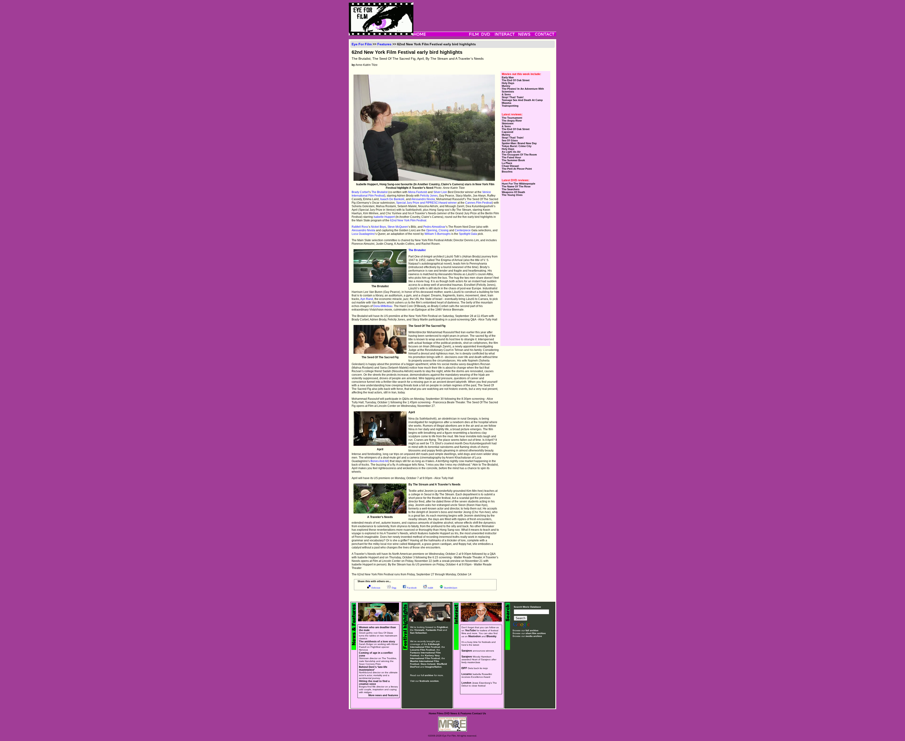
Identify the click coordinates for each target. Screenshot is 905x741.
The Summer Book (513, 160)
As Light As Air (511, 151)
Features (384, 44)
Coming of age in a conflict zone (376, 654)
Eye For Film (362, 44)
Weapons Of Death (513, 192)
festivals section (429, 681)
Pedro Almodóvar (434, 226)
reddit (430, 588)
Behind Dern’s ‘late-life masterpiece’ (373, 668)
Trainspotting (510, 105)
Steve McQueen (397, 226)
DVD (447, 713)
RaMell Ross (360, 226)
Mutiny (506, 85)
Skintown (508, 123)
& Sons (506, 94)
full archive (532, 630)
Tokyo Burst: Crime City (516, 146)
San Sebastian (418, 633)
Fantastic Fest (434, 630)
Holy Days (508, 83)
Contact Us (479, 713)
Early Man (508, 77)
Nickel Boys (378, 226)
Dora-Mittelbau (382, 306)
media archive (534, 636)
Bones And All (379, 461)
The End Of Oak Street (516, 80)
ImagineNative (433, 666)
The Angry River (512, 120)
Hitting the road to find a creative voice (374, 682)
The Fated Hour (511, 157)
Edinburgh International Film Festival (425, 645)
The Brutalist (379, 192)
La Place (507, 163)
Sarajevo (466, 650)
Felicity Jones (429, 195)
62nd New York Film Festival (408, 220)
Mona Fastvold (417, 192)
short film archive (536, 633)
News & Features (460, 713)
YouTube (470, 630)
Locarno (466, 674)
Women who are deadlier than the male (377, 629)
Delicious (375, 588)
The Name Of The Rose (516, 186)
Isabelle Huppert (384, 217)
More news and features (383, 695)
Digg (394, 588)
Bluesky (491, 636)
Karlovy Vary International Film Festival (425, 657)
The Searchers (510, 189)
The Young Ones (512, 195)
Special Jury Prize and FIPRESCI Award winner (426, 202)
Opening (431, 230)
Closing (443, 230)
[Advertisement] (485, 13)
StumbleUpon (450, 588)
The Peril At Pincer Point (517, 168)
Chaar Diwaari (510, 165)
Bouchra (507, 171)
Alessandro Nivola (423, 199)
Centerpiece (463, 230)
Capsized (507, 132)
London (466, 682)
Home (432, 713)
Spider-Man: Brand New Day (519, 143)
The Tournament (512, 117)
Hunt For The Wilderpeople (518, 183)
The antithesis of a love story (377, 641)
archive (429, 675)
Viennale (419, 630)
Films (440, 713)
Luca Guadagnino (363, 234)
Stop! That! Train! (513, 97)
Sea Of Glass (510, 140)
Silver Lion (440, 192)
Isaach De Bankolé (392, 199)
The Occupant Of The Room (519, 154)
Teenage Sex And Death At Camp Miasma (522, 101)
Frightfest (442, 627)
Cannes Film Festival (478, 202)
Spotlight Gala (468, 234)
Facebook (412, 588)
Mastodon (474, 636)
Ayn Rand (366, 299)
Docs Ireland (428, 664)
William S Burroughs (437, 234)
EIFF (464, 668)
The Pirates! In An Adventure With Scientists (523, 90)
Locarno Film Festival (422, 649)
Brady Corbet (360, 192)
